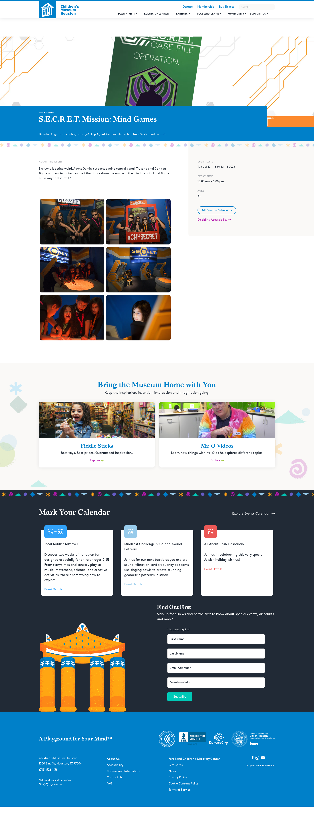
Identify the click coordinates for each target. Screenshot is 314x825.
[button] (128, 15)
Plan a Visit (126, 13)
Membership (205, 6)
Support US (258, 13)
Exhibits (182, 13)
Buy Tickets (226, 6)
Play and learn (208, 13)
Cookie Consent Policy (183, 783)
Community (236, 13)
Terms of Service (180, 789)
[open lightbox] (72, 221)
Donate (188, 6)
